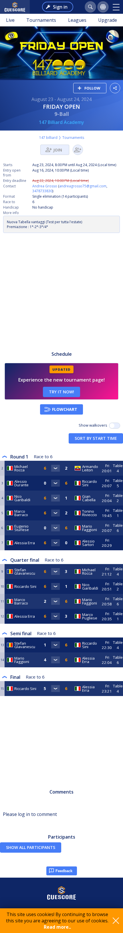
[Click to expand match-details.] (55, 468)
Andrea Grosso (44, 186)
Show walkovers (94, 425)
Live (10, 20)
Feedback (63, 871)
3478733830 (42, 190)
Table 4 (118, 468)
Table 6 (118, 528)
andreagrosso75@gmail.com (82, 186)
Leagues (77, 20)
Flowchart (64, 409)
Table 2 (118, 498)
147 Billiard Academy (61, 122)
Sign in (60, 7)
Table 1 (118, 513)
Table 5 (118, 483)
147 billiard (48, 137)
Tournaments (41, 20)
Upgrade (107, 20)
